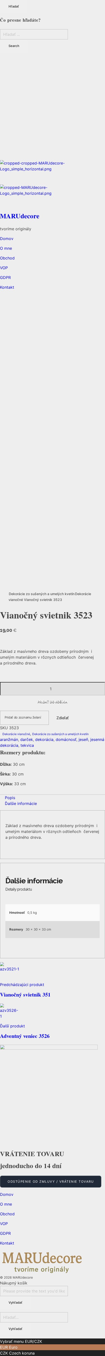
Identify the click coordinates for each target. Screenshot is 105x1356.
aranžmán (9, 739)
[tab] (52, 798)
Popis (10, 797)
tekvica (27, 745)
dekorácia (44, 739)
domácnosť (66, 739)
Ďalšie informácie (21, 803)
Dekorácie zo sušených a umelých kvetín (41, 594)
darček (26, 739)
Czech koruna (22, 1353)
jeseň (83, 739)
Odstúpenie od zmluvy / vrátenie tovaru (51, 1181)
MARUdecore (19, 216)
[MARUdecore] (52, 172)
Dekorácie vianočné (16, 734)
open (4, 297)
